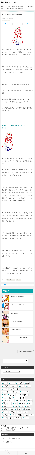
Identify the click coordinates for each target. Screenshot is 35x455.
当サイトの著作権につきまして (11, 438)
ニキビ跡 (19, 397)
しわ (27, 383)
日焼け (19, 409)
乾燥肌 (7, 403)
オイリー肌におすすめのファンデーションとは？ (21, 322)
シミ (12, 394)
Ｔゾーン (26, 417)
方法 (12, 409)
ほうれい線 (14, 386)
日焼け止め (27, 409)
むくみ (28, 386)
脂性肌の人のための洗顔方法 (17, 296)
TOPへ (26, 453)
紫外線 (5, 415)
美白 (20, 415)
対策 (16, 406)
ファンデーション (8, 400)
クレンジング (24, 391)
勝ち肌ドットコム (9, 2)
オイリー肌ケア (6, 20)
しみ (20, 383)
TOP (9, 426)
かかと (5, 383)
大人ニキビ (7, 406)
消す (26, 412)
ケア (4, 394)
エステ (5, 389)
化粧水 (22, 403)
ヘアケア (21, 400)
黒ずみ (18, 418)
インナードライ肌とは (16, 329)
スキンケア (23, 395)
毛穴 (13, 412)
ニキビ (7, 397)
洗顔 (20, 412)
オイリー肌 (14, 389)
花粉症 (5, 417)
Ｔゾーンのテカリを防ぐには (17, 304)
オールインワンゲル (10, 392)
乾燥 (30, 400)
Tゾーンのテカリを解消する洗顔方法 (19, 337)
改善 (28, 406)
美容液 (13, 414)
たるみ (5, 386)
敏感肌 (5, 409)
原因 (30, 403)
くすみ (12, 383)
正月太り (5, 411)
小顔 (22, 406)
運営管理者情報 (7, 442)
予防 (15, 403)
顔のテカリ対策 (14, 313)
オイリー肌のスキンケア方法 (25, 351)
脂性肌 (18, 279)
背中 (32, 415)
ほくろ (22, 386)
